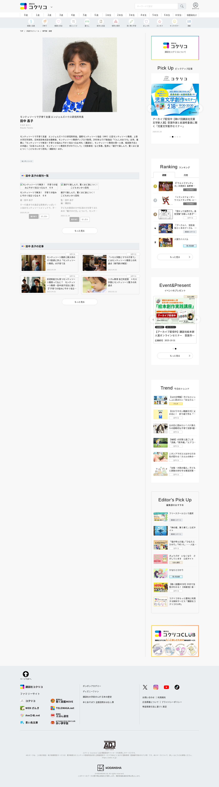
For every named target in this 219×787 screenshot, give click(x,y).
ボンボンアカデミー (92, 686)
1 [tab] (170, 137)
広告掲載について (150, 701)
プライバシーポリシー (172, 701)
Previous (151, 108)
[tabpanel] (161, 108)
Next (199, 108)
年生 (108, 15)
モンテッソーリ (27, 161)
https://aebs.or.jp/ (109, 757)
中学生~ (178, 15)
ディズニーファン (91, 691)
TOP (21, 31)
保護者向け (192, 15)
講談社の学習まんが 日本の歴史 (97, 696)
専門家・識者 (47, 31)
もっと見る (175, 257)
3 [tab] (175, 137)
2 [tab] (172, 137)
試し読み (44, 216)
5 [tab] (180, 137)
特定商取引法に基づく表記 (154, 706)
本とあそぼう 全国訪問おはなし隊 (98, 702)
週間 (164, 174)
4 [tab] (177, 137)
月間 (186, 174)
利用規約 (162, 697)
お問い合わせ (148, 697)
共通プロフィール (33, 31)
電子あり (34, 216)
